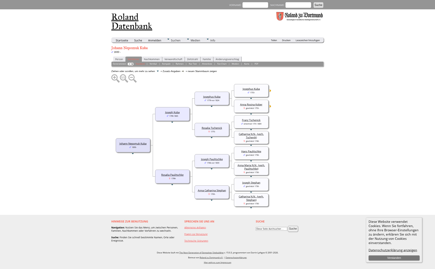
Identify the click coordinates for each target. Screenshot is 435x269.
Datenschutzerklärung (236, 257)
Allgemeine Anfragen (195, 227)
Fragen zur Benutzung (195, 234)
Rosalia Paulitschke (172, 174)
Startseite (122, 40)
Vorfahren (133, 59)
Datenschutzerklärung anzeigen (393, 250)
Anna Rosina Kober (251, 104)
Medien (195, 40)
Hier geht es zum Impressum (217, 262)
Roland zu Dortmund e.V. (211, 257)
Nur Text (193, 63)
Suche (138, 40)
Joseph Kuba (172, 112)
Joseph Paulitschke (212, 159)
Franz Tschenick (251, 120)
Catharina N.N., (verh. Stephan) (251, 198)
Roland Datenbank (131, 21)
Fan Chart (222, 63)
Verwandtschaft (173, 59)
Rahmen (180, 63)
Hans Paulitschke (251, 151)
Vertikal (153, 63)
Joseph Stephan (251, 182)
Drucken (286, 40)
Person (119, 59)
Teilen (274, 40)
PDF (256, 63)
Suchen (175, 40)
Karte (246, 63)
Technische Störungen (196, 240)
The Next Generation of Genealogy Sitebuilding (201, 252)
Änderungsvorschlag (227, 59)
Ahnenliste (207, 63)
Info (212, 40)
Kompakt (166, 63)
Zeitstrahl (192, 59)
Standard (140, 63)
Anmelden (154, 40)
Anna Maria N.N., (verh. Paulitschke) (251, 167)
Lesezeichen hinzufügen (308, 40)
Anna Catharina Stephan (212, 190)
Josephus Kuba (211, 96)
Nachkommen (152, 59)
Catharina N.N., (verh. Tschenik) (251, 135)
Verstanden (394, 257)
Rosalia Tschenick (212, 128)
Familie (207, 59)
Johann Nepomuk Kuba (132, 143)
